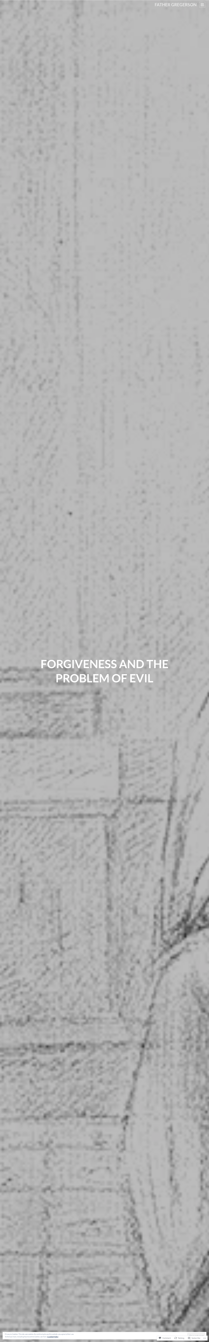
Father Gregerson (176, 4)
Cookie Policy (52, 1337)
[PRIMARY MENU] (202, 5)
